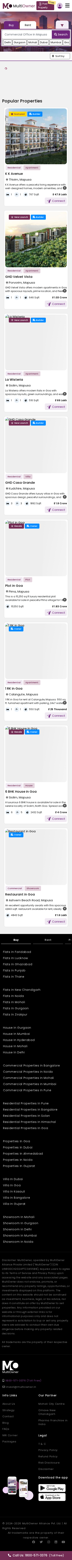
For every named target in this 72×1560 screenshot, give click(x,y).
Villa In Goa (12, 1185)
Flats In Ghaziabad (17, 964)
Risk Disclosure (49, 1463)
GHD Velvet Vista (18, 276)
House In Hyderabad (19, 1040)
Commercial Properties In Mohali (28, 1078)
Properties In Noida (17, 1160)
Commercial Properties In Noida (28, 1072)
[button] (60, 56)
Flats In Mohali (14, 1002)
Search (62, 34)
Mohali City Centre (51, 1404)
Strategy (8, 1410)
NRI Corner (10, 1435)
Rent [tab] (28, 25)
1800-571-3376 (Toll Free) (23, 1380)
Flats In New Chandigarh (22, 990)
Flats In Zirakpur (15, 1014)
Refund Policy (47, 1456)
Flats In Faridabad (17, 952)
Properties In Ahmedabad (23, 1154)
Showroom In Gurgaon (20, 1223)
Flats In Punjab (14, 970)
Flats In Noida (13, 996)
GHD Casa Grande (20, 482)
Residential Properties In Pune (26, 1103)
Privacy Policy (48, 1450)
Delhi (7, 42)
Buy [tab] (11, 25)
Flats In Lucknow (15, 958)
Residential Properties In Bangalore (30, 1110)
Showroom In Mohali (19, 1217)
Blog (5, 1423)
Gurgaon (19, 42)
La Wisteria (14, 379)
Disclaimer (46, 1469)
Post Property (43, 5)
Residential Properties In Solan (26, 1116)
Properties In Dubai (17, 1147)
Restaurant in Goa (20, 894)
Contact (8, 1416)
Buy (16, 940)
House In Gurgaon (17, 1028)
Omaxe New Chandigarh (47, 1412)
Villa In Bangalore (16, 1198)
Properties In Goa (16, 1141)
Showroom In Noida (18, 1242)
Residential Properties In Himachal (29, 1122)
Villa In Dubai (13, 1179)
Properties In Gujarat (19, 1166)
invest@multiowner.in (20, 1387)
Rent (48, 940)
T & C (42, 1444)
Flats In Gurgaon (16, 1008)
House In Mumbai (16, 1034)
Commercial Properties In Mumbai (29, 1084)
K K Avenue (14, 173)
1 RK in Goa (13, 688)
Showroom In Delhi (17, 1229)
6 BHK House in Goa (21, 791)
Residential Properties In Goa (25, 1128)
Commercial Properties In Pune (27, 1090)
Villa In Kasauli (14, 1191)
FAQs (5, 1429)
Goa (67, 42)
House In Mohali (15, 1046)
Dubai (44, 42)
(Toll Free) (38, 1555)
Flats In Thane (13, 977)
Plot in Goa (14, 585)
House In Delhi (14, 1052)
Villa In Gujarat (14, 1204)
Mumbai (56, 42)
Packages (9, 1441)
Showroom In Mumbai (20, 1236)
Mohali (32, 42)
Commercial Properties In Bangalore (31, 1066)
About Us (8, 1404)
